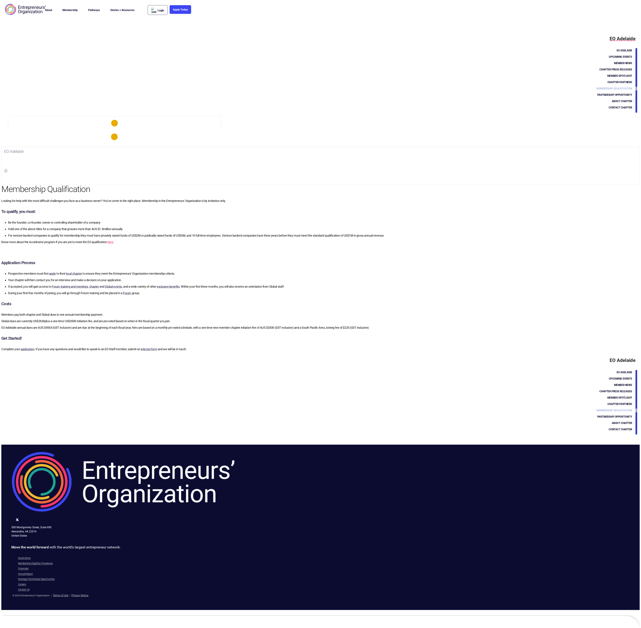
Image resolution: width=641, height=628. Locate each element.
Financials (23, 568)
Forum (127, 293)
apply (52, 273)
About (48, 10)
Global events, (114, 286)
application (27, 349)
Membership (70, 10)
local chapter (74, 273)
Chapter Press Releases (615, 69)
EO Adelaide (624, 50)
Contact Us (24, 589)
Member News (623, 63)
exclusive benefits (168, 286)
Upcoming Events (620, 56)
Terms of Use (60, 595)
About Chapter (622, 101)
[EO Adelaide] (114, 123)
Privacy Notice (79, 595)
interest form (149, 349)
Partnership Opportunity (614, 94)
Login (161, 10)
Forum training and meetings (70, 286)
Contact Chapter (620, 107)
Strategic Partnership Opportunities (36, 579)
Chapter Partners (619, 82)
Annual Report (25, 573)
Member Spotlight (619, 75)
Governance (24, 558)
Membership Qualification (614, 88)
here (110, 242)
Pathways (94, 10)
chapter (94, 286)
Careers (22, 584)
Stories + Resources (122, 10)
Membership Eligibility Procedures (35, 563)
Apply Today (180, 9)
